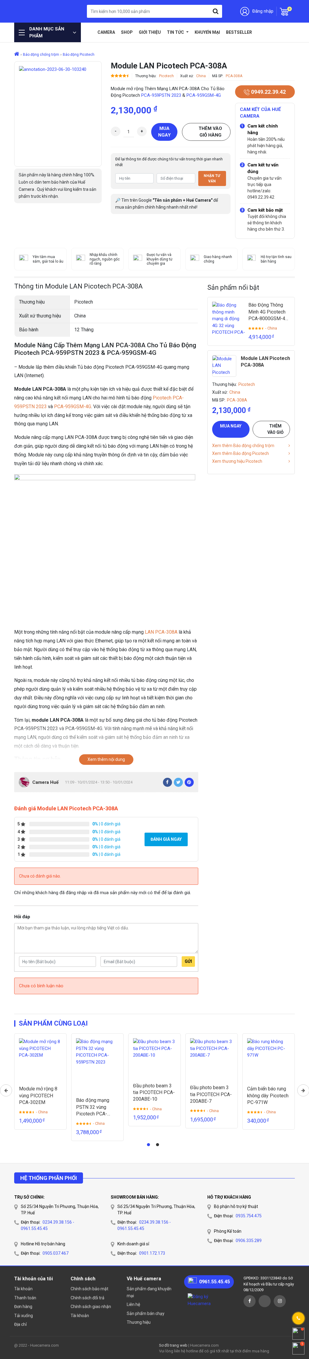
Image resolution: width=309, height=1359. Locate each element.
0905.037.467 (55, 1253)
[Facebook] (167, 782)
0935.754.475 (249, 1215)
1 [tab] (148, 1144)
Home (90, 32)
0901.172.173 (152, 1253)
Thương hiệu (139, 1322)
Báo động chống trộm (41, 54)
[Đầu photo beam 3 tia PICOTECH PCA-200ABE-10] (154, 1058)
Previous (6, 1090)
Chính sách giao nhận (91, 1306)
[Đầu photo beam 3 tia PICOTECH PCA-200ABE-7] (211, 1059)
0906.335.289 (249, 1240)
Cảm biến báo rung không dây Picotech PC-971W (267, 1095)
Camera (106, 32)
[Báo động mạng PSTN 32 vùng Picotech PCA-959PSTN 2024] (97, 1065)
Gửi (188, 961)
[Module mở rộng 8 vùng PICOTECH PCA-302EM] (40, 1059)
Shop (127, 32)
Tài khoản (23, 1288)
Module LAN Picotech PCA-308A (265, 361)
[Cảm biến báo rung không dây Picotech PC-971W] (268, 1059)
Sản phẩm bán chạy (145, 1313)
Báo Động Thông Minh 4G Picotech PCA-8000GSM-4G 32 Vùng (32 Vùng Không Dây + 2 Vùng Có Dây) (268, 312)
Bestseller (239, 32)
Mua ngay (164, 132)
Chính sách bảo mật (89, 1288)
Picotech (166, 76)
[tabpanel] (40, 1081)
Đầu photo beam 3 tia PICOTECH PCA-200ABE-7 (211, 1094)
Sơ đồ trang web (173, 1345)
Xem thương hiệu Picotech (237, 461)
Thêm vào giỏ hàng (210, 132)
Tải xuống (23, 1315)
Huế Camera (38, 11)
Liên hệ (133, 1304)
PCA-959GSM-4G (203, 95)
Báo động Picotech (78, 54)
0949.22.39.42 (268, 92)
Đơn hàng (23, 1306)
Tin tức (176, 32)
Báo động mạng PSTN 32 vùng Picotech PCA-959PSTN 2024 (92, 1107)
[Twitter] (178, 782)
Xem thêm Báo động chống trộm (243, 445)
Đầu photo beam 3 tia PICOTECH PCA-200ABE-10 (154, 1092)
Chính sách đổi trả (87, 1297)
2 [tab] (157, 1144)
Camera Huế (45, 782)
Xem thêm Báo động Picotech (240, 453)
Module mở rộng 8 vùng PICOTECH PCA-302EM (38, 1095)
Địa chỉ (20, 1324)
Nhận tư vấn (212, 178)
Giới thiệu (150, 32)
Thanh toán (25, 1297)
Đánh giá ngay (166, 839)
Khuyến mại (207, 32)
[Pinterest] (189, 782)
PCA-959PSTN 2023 (161, 95)
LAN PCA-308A (161, 632)
